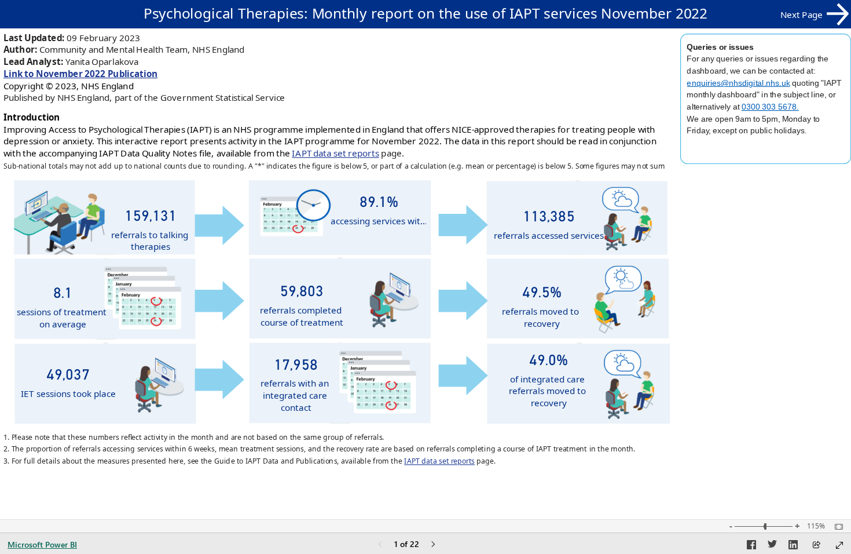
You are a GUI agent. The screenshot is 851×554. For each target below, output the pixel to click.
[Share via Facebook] (751, 546)
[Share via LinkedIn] (793, 546)
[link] (814, 14)
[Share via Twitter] (772, 546)
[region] (425, 239)
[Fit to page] (836, 526)
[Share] (816, 546)
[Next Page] (433, 545)
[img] (220, 380)
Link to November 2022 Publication (80, 74)
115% (816, 526)
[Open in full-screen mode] (839, 545)
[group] (425, 14)
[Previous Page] (380, 545)
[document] (425, 14)
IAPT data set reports (335, 153)
